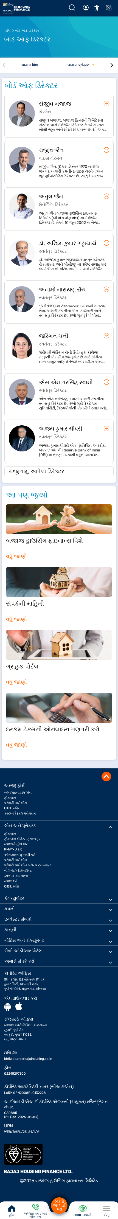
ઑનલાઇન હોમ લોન (18, 792)
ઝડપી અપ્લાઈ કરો (59, 1205)
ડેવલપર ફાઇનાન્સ (16, 876)
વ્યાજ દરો (10, 881)
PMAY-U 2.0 (13, 849)
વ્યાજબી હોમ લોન (16, 844)
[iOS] (18, 1006)
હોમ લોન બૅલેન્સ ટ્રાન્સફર (22, 839)
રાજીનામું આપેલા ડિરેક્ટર (36, 471)
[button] (97, 7)
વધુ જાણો (16, 556)
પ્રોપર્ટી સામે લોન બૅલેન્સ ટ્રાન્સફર (27, 865)
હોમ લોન (10, 798)
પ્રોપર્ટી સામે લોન (15, 803)
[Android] (7, 1006)
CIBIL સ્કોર (11, 808)
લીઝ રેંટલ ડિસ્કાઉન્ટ (18, 870)
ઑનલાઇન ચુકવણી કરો (19, 855)
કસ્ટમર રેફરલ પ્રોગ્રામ (20, 813)
